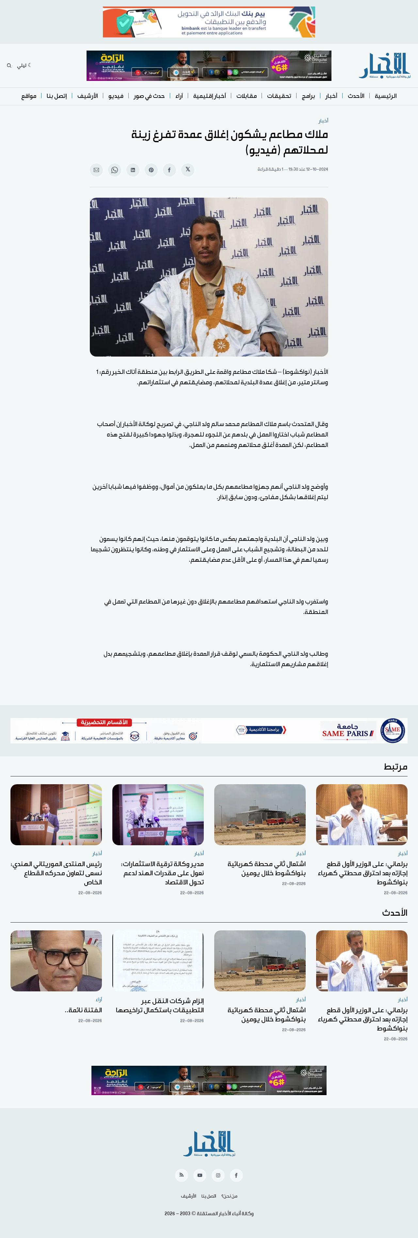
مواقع (28, 96)
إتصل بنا (57, 96)
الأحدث (356, 96)
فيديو (115, 96)
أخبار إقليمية (209, 96)
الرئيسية (386, 96)
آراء (179, 96)
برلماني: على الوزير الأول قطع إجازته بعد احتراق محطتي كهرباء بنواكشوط (363, 873)
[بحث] (9, 65)
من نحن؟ (229, 1196)
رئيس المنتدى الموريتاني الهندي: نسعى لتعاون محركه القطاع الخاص (56, 873)
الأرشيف (87, 96)
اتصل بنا (208, 1196)
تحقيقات (279, 96)
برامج (308, 96)
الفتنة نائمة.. (83, 1010)
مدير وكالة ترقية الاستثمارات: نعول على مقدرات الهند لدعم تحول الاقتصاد (162, 873)
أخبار (331, 96)
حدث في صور (149, 96)
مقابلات (246, 96)
